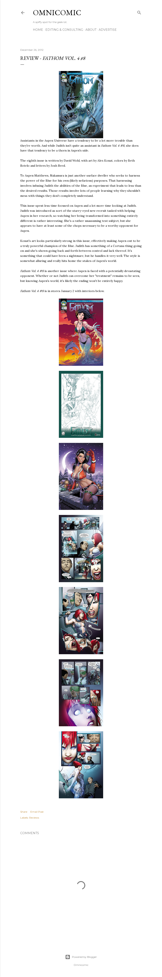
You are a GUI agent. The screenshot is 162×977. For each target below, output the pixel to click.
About (90, 30)
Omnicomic (57, 12)
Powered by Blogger (84, 956)
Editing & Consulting (64, 30)
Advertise (108, 30)
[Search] (139, 12)
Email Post (37, 811)
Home (38, 30)
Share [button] (23, 811)
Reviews (34, 817)
